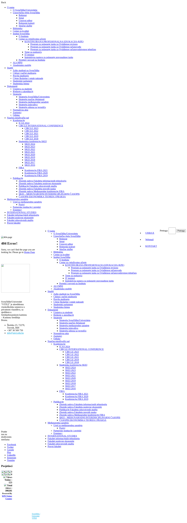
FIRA (21, 167)
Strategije (17, 94)
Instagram (11, 457)
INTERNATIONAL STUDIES (21, 212)
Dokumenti (12, 86)
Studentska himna (21, 83)
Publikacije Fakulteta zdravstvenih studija (38, 186)
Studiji (10, 68)
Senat (21, 18)
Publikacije (18, 178)
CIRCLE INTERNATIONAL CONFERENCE (41, 125)
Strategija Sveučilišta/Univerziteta (34, 96)
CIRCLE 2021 (31, 133)
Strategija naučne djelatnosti (31, 99)
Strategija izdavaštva (28, 104)
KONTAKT (151, 246)
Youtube (11, 460)
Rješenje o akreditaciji (23, 91)
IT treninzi (29, 54)
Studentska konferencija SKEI (33, 141)
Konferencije (19, 120)
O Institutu (23, 36)
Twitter (10, 447)
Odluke (16, 115)
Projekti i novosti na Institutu (32, 60)
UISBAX (149, 233)
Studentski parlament (22, 81)
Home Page (29, 252)
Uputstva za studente (22, 89)
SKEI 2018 (30, 160)
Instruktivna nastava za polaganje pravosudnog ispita (49, 57)
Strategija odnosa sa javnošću (32, 107)
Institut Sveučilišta (21, 33)
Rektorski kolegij (26, 23)
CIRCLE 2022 (31, 131)
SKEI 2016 (30, 165)
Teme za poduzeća (33, 52)
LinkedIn (11, 455)
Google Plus (10, 451)
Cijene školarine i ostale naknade (28, 78)
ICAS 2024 (24, 123)
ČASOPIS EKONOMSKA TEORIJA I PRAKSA (42, 196)
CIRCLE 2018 (31, 139)
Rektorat (23, 15)
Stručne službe (25, 26)
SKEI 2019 (30, 157)
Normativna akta (20, 110)
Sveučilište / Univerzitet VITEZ (36, 516)
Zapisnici (17, 112)
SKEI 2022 (30, 149)
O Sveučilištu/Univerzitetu (25, 10)
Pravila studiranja (21, 75)
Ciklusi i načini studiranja (24, 73)
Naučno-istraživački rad (18, 118)
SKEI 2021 (30, 152)
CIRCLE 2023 (31, 128)
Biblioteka (17, 28)
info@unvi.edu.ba (15, 333)
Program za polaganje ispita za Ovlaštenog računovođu (55, 47)
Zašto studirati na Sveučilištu (26, 70)
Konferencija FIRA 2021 (36, 170)
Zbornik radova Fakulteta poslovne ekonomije (40, 183)
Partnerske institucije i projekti (27, 207)
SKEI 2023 (30, 146)
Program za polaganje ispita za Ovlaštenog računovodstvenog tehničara (63, 49)
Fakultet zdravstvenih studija (20, 220)
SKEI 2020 (30, 154)
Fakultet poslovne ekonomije (20, 217)
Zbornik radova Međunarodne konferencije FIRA (41, 191)
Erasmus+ (17, 209)
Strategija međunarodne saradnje (34, 102)
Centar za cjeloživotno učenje (32, 39)
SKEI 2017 (30, 162)
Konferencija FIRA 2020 (36, 173)
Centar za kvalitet (21, 31)
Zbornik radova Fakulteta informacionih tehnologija (42, 181)
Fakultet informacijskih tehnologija (23, 215)
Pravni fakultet (13, 223)
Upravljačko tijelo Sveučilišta (26, 12)
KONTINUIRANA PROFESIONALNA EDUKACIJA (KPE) (54, 41)
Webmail (149, 239)
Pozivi (22, 204)
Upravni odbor (25, 20)
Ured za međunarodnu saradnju (27, 202)
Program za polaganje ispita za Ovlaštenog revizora (54, 44)
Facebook (11, 444)
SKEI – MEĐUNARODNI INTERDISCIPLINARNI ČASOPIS (49, 194)
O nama (10, 7)
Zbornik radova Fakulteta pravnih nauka (37, 188)
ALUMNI (17, 62)
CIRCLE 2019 (31, 136)
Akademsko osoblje (22, 65)
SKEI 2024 (30, 144)
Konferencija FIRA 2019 (36, 175)
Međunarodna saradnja (17, 199)
